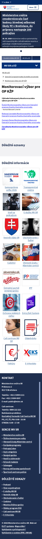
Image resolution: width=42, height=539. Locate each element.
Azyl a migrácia (10, 452)
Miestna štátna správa (13, 504)
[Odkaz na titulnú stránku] (12, 7)
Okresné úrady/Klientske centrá (17, 442)
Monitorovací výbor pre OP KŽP (16, 81)
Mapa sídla (19, 526)
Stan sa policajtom (11, 488)
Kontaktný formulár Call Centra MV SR (19, 416)
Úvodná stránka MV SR (11, 58)
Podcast (7, 484)
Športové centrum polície (14, 472)
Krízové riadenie (10, 462)
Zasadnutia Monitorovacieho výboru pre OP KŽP (20, 127)
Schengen (7, 465)
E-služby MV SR (9, 491)
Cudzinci (7, 501)
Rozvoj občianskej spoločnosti (17, 468)
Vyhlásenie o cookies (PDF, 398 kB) (17, 532)
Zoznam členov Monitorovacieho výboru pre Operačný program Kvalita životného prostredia (21, 121)
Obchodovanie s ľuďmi (13, 498)
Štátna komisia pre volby (14, 438)
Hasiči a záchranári (11, 458)
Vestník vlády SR (10, 494)
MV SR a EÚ (26, 58)
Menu (33, 7)
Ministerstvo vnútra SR (13, 435)
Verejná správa (10, 455)
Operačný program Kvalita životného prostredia (21, 77)
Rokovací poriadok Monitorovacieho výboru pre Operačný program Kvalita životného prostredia (21, 114)
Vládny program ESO (12, 508)
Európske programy (12, 445)
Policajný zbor (9, 448)
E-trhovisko (8, 515)
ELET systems (8, 526)
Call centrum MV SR (11, 511)
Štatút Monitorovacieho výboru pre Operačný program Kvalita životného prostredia (20, 106)
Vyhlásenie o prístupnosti (13, 529)
